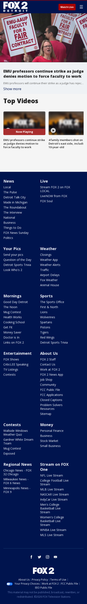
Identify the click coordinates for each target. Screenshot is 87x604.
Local (7, 187)
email (55, 557)
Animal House (49, 285)
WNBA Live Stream (53, 530)
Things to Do (12, 228)
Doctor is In (11, 337)
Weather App (49, 260)
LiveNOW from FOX (53, 196)
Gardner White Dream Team (18, 441)
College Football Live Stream (54, 482)
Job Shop (46, 380)
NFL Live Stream (51, 475)
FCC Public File (50, 390)
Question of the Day (17, 260)
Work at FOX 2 (50, 369)
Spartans (46, 322)
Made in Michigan (15, 202)
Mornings (12, 295)
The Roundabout (14, 207)
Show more (12, 89)
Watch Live (67, 7)
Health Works (12, 317)
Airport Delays (50, 275)
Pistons (45, 327)
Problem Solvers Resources (51, 407)
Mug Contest (12, 312)
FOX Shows (11, 359)
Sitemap (45, 414)
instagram (47, 557)
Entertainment (17, 353)
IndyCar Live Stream (54, 499)
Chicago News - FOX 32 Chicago (17, 472)
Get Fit (7, 327)
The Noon (10, 307)
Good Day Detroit (15, 302)
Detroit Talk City (14, 197)
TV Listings (10, 369)
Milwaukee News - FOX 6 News (16, 481)
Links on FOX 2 (13, 342)
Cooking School (14, 322)
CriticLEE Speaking (15, 364)
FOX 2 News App (51, 374)
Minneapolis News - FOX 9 (16, 490)
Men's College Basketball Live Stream (50, 508)
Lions (44, 312)
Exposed (9, 453)
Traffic (44, 270)
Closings (46, 255)
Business (9, 223)
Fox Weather (49, 280)
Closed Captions (51, 400)
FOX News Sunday (16, 233)
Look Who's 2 (12, 270)
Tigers (44, 332)
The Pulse (10, 192)
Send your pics (13, 255)
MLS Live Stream (51, 535)
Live (44, 181)
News (8, 181)
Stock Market (49, 441)
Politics (8, 238)
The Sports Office (52, 302)
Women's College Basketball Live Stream (52, 521)
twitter (39, 557)
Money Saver (12, 332)
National (9, 217)
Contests (9, 374)
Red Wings (47, 337)
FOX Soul (46, 201)
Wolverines (47, 317)
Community (48, 385)
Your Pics (12, 248)
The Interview (12, 212)
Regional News (17, 464)
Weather (48, 248)
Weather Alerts (50, 265)
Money (46, 424)
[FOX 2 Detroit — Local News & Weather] (15, 7)
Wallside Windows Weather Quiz (15, 432)
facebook (31, 557)
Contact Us (47, 364)
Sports (46, 295)
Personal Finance (52, 431)
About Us (49, 353)
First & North (49, 307)
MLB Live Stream (52, 489)
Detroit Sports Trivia (17, 265)
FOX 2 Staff (48, 359)
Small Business (50, 446)
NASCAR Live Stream (54, 494)
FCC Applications (51, 395)
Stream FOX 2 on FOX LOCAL (55, 189)
